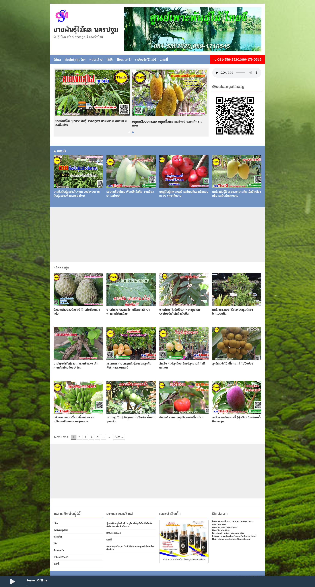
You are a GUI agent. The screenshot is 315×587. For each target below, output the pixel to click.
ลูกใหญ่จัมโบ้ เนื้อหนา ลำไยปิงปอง (232, 363)
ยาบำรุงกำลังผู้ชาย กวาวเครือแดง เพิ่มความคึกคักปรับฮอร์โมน (76, 365)
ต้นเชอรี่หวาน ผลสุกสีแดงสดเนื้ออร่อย (181, 417)
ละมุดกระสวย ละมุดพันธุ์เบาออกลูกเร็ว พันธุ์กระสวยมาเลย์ (128, 365)
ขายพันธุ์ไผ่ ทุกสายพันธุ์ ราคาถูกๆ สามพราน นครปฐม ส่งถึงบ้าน (91, 123)
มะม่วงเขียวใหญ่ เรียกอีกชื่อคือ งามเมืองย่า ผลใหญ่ (130, 193)
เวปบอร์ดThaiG (145, 59)
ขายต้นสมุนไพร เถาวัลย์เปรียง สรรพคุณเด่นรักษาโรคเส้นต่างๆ (130, 548)
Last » (119, 437)
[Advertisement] (157, 234)
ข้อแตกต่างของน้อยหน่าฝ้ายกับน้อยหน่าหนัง (77, 311)
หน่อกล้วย (96, 59)
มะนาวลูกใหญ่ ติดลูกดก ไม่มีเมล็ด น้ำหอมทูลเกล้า (130, 419)
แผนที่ (164, 59)
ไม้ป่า (109, 59)
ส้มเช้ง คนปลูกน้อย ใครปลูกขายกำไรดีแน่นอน (182, 365)
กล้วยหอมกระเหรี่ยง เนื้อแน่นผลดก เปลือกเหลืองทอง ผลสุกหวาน (74, 419)
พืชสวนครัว (124, 59)
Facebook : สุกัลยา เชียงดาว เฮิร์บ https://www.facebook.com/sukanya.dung (234, 535)
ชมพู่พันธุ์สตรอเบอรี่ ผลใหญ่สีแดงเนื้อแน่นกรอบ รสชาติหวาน (183, 193)
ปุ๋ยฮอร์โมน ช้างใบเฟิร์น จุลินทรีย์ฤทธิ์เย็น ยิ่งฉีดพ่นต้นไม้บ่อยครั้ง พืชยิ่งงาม (129, 525)
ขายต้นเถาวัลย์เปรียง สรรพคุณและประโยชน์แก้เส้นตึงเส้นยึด (179, 311)
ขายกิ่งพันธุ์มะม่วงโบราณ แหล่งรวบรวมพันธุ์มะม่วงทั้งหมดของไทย (77, 193)
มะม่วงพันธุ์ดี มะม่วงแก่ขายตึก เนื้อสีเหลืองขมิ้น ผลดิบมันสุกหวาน (236, 193)
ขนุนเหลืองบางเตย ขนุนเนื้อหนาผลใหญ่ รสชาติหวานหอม (167, 123)
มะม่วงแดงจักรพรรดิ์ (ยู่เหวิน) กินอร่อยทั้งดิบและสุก (236, 419)
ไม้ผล (57, 59)
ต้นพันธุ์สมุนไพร (75, 59)
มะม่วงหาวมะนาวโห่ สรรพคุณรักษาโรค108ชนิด (232, 311)
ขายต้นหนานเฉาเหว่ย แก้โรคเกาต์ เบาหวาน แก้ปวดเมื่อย (128, 311)
